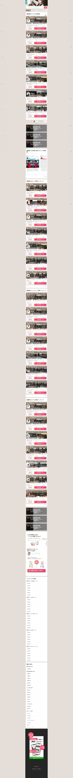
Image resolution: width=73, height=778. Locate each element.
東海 (28, 694)
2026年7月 (28, 583)
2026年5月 (28, 604)
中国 (28, 701)
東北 (28, 699)
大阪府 (29, 678)
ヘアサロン (28, 713)
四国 (28, 708)
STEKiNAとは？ (36, 766)
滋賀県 (28, 673)
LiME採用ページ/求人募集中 (36, 768)
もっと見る (45, 176)
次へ (45, 121)
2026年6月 (28, 585)
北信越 (29, 706)
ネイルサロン (29, 715)
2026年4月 (28, 590)
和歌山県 (29, 685)
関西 (28, 692)
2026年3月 (28, 592)
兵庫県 (29, 680)
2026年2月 (28, 611)
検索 (45, 7)
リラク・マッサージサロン (30, 720)
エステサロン (29, 722)
